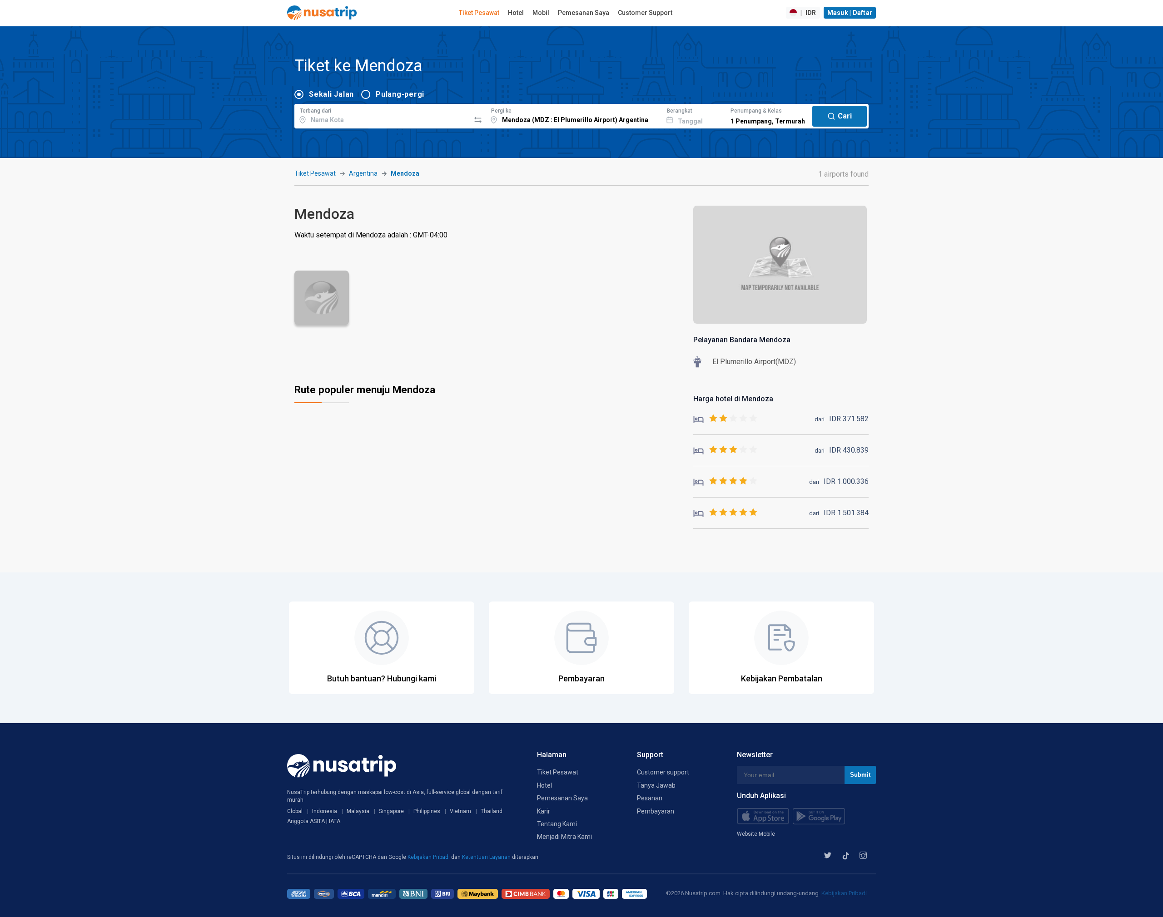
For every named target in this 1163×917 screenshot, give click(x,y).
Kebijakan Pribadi (429, 857)
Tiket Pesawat (479, 12)
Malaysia (358, 811)
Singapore (391, 811)
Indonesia (324, 811)
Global (295, 811)
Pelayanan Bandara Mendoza (741, 339)
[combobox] (382, 115)
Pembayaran (655, 811)
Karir (543, 811)
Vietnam (460, 811)
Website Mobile (756, 834)
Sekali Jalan (331, 94)
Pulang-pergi (400, 94)
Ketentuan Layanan (487, 857)
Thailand (491, 811)
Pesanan (649, 798)
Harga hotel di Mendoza (733, 398)
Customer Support (645, 12)
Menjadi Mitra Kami (564, 836)
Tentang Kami (557, 824)
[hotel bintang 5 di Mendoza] (725, 512)
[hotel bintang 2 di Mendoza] (725, 418)
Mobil (540, 12)
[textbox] (382, 115)
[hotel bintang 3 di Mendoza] (725, 450)
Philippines (426, 811)
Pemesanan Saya (583, 12)
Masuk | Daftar (850, 12)
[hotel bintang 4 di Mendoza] (725, 481)
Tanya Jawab (656, 785)
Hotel (516, 12)
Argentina (363, 173)
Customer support (663, 772)
